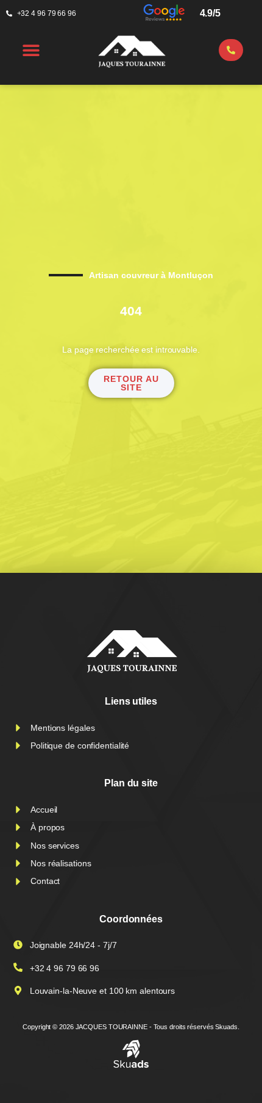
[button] (31, 49)
